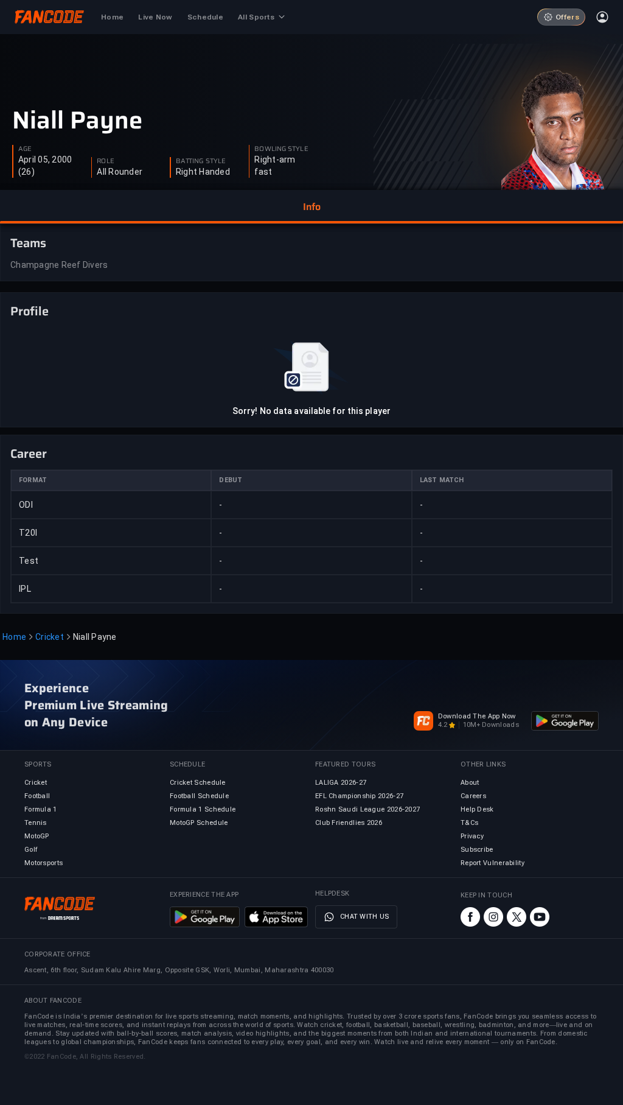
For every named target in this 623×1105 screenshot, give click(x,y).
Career (28, 453)
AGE (25, 149)
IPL (25, 589)
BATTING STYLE (201, 161)
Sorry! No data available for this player (311, 411)
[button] (311, 207)
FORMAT (33, 480)
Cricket (49, 637)
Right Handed (203, 172)
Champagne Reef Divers (59, 265)
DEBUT (230, 480)
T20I (28, 533)
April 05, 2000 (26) (45, 166)
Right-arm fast (274, 166)
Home (14, 637)
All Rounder (119, 172)
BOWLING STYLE (281, 149)
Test (28, 561)
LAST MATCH (442, 480)
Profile (29, 311)
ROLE (105, 161)
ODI (26, 505)
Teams (28, 242)
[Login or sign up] (602, 17)
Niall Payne (77, 120)
